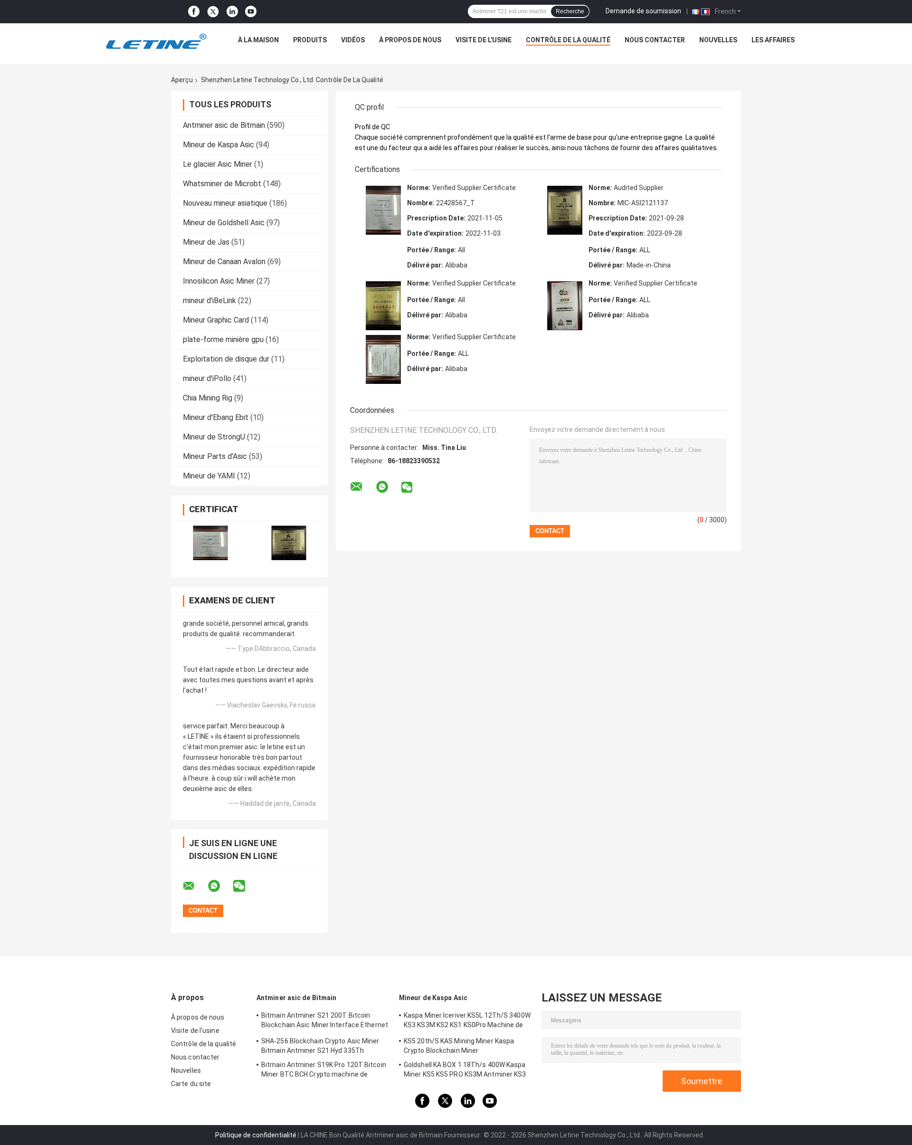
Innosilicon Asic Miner (219, 281)
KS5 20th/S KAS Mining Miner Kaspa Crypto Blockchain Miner (459, 1045)
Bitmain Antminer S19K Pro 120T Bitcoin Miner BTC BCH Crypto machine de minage (323, 1071)
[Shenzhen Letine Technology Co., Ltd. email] (195, 886)
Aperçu (182, 80)
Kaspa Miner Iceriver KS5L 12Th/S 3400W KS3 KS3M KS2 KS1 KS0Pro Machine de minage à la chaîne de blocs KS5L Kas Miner (467, 1021)
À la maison (258, 40)
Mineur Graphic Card (216, 319)
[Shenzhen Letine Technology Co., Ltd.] (156, 42)
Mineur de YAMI (209, 475)
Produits (310, 40)
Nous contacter (655, 40)
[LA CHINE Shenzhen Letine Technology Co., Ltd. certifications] (210, 542)
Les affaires (773, 40)
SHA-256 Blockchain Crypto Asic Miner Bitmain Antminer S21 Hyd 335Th (320, 1045)
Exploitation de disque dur (226, 358)
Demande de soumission (643, 11)
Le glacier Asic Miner (217, 164)
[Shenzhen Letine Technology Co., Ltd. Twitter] (213, 12)
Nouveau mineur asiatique (225, 203)
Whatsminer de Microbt (222, 183)
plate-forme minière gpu (223, 339)
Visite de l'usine (484, 40)
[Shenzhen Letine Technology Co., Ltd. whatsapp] (220, 886)
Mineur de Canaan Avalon (224, 261)
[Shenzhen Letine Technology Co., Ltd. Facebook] (193, 12)
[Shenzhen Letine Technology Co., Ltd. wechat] (245, 886)
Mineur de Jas (206, 242)
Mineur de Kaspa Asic (218, 144)
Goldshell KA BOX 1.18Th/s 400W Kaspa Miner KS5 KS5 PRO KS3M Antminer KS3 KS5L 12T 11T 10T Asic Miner (465, 1071)
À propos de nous (410, 40)
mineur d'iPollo (207, 378)
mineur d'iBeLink (209, 300)
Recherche (570, 11)
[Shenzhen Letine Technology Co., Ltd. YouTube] (250, 12)
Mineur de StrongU (214, 436)
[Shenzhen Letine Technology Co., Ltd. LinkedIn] (232, 12)
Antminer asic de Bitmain (224, 125)
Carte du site (191, 1084)
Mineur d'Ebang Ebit (215, 417)
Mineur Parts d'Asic (215, 456)
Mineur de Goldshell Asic (224, 222)
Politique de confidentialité (255, 1135)
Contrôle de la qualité (568, 40)
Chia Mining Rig (207, 397)
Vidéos (353, 40)
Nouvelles (718, 40)
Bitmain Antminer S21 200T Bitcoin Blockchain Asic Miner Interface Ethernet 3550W (324, 1021)
